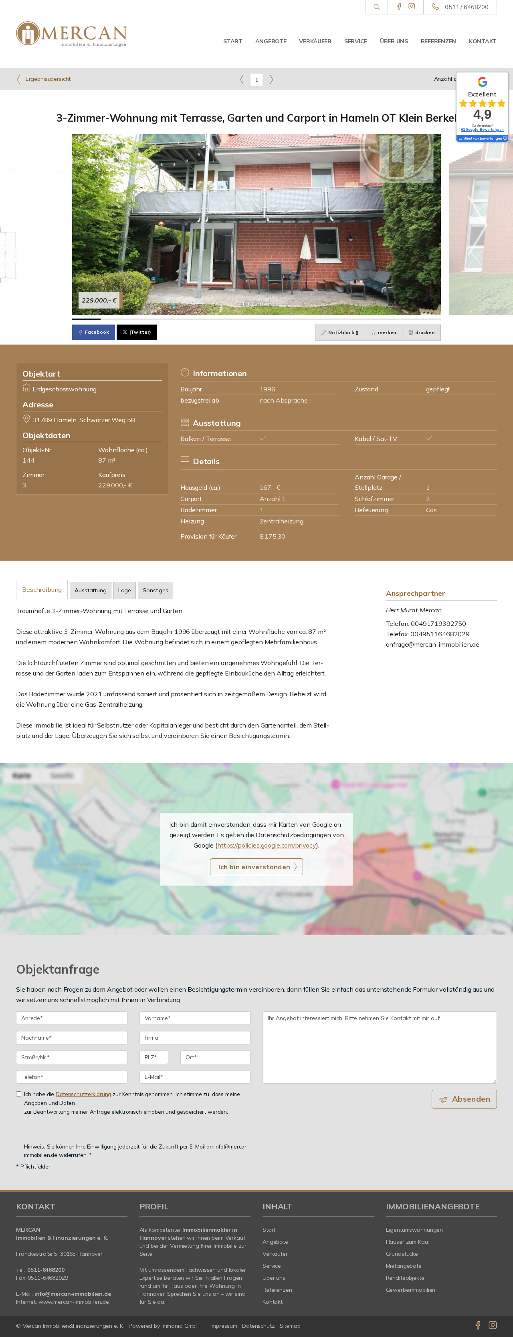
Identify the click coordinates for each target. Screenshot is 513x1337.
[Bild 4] (171, 319)
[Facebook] (399, 7)
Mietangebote (404, 1265)
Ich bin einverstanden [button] (254, 867)
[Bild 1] (86, 319)
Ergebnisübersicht (47, 78)
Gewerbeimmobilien (411, 1289)
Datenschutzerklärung (83, 1093)
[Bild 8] (285, 319)
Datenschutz (258, 1325)
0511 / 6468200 (467, 7)
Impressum (223, 1325)
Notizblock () (343, 332)
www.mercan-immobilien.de (73, 1301)
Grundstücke (402, 1253)
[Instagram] (411, 7)
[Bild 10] (341, 319)
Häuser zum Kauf (408, 1241)
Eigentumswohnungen (414, 1229)
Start (232, 41)
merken (386, 332)
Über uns (394, 41)
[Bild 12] (398, 319)
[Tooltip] (504, 138)
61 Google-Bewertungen (482, 129)
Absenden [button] (471, 1099)
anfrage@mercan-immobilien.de (432, 644)
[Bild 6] (228, 319)
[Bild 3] (143, 319)
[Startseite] (71, 34)
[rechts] (271, 79)
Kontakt (483, 41)
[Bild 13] (426, 319)
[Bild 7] (256, 319)
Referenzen (438, 41)
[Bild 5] (200, 319)
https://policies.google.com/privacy (266, 845)
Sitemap (290, 1325)
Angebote (271, 41)
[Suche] (377, 7)
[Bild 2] (115, 319)
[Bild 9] (313, 319)
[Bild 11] (370, 319)
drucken (424, 332)
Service (355, 41)
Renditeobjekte (405, 1277)
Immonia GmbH (181, 1325)
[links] (241, 79)
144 (28, 460)
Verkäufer (315, 41)
